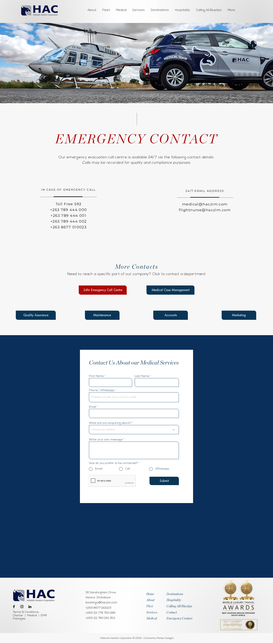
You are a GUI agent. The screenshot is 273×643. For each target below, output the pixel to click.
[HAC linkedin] (30, 606)
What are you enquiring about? (110, 423)
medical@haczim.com (205, 204)
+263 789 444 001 (68, 215)
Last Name (142, 376)
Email (92, 407)
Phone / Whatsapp (102, 390)
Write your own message (106, 439)
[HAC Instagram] (22, 606)
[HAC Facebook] (14, 606)
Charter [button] (18, 615)
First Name (96, 376)
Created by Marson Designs (158, 638)
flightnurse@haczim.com (205, 210)
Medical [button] (32, 615)
